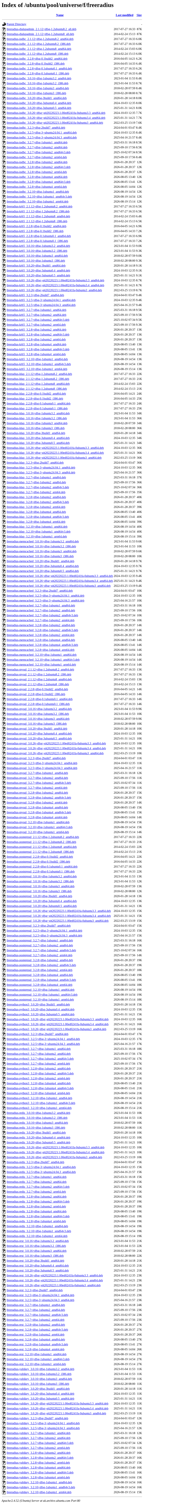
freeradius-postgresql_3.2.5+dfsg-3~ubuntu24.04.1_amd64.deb (44, 930)
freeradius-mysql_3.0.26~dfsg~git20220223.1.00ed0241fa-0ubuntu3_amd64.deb (55, 753)
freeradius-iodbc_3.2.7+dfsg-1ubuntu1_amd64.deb (37, 142)
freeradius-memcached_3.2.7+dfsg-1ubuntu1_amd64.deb (41, 605)
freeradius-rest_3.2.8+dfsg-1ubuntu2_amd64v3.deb (37, 1329)
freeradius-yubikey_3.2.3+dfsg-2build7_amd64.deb (37, 1418)
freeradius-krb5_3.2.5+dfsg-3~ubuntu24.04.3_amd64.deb (41, 305)
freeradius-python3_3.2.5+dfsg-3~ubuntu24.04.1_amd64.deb (43, 1039)
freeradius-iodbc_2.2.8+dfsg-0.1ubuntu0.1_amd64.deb (39, 68)
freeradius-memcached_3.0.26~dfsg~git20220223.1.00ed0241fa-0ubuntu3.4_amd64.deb (60, 580)
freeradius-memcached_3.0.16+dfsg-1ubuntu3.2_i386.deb (41, 546)
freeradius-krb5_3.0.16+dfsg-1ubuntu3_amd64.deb (37, 255)
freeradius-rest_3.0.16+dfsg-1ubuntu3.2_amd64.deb (38, 1241)
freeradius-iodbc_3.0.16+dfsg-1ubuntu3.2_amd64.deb (39, 78)
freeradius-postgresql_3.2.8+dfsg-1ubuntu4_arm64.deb (39, 984)
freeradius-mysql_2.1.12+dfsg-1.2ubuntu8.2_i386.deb (39, 674)
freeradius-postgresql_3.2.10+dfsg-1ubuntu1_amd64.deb (40, 989)
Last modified (124, 15)
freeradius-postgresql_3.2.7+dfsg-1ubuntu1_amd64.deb (40, 940)
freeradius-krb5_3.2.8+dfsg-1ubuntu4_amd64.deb (36, 344)
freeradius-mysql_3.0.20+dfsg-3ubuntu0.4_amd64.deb (39, 733)
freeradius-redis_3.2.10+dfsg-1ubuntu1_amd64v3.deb (39, 1231)
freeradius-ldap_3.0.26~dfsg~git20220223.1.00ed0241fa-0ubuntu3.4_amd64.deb (55, 452)
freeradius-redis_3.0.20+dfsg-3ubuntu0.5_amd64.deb (38, 1142)
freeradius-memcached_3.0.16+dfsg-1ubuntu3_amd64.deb (42, 551)
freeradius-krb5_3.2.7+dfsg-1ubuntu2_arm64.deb (36, 324)
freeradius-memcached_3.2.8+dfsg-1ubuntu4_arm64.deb (40, 649)
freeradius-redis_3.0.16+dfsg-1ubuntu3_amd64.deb (37, 1122)
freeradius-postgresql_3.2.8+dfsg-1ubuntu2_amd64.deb (40, 960)
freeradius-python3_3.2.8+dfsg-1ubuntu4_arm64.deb (38, 1093)
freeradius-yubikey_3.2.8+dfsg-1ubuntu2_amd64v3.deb (40, 1457)
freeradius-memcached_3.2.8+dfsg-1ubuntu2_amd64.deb (41, 625)
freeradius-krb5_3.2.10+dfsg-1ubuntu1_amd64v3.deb (39, 364)
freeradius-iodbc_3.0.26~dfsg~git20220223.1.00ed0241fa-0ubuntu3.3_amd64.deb (56, 112)
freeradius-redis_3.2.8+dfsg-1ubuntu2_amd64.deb (36, 1196)
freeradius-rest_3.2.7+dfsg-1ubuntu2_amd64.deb (36, 1310)
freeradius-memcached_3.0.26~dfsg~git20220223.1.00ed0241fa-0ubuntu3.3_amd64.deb (60, 575)
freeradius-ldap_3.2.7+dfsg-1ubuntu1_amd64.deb (36, 477)
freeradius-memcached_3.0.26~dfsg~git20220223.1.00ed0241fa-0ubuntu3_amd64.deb (59, 585)
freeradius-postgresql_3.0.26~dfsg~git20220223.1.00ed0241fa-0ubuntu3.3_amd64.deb (59, 910)
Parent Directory (16, 24)
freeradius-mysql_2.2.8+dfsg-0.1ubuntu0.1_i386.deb (38, 704)
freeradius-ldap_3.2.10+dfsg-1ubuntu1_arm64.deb (37, 536)
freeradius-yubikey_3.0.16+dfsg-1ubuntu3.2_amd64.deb (40, 1369)
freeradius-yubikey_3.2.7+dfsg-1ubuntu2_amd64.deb (38, 1438)
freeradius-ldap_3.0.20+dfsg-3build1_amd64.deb (36, 433)
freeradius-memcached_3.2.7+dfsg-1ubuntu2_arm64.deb (40, 620)
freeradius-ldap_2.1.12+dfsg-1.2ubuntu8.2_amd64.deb (39, 374)
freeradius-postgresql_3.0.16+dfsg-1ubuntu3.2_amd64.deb (42, 876)
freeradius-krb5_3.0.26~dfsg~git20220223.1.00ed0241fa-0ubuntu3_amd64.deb (54, 290)
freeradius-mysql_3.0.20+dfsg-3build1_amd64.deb (37, 728)
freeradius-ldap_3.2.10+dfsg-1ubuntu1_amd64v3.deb (38, 531)
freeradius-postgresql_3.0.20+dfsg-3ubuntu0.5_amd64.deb (42, 906)
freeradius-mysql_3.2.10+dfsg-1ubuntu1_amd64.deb (38, 822)
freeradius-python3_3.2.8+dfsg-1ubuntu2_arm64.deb (38, 1078)
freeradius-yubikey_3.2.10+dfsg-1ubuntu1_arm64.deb (39, 1492)
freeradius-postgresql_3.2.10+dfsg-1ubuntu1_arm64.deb (40, 999)
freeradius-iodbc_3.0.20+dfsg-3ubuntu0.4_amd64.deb (39, 103)
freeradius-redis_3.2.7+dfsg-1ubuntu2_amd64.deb (36, 1181)
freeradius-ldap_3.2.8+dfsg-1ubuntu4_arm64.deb (36, 521)
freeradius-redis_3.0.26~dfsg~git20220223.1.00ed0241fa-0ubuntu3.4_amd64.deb (55, 1152)
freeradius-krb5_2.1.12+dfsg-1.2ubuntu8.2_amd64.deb (39, 206)
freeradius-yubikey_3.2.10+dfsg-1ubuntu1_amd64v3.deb (41, 1487)
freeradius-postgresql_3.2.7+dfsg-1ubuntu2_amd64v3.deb (41, 950)
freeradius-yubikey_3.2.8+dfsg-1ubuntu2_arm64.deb (38, 1462)
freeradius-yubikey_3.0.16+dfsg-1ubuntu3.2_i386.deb (39, 1374)
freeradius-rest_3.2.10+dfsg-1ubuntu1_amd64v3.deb (38, 1359)
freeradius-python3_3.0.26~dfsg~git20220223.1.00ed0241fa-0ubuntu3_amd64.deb (56, 1029)
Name (60, 15)
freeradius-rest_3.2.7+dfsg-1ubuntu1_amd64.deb (36, 1305)
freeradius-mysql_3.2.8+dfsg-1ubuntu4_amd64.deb (37, 807)
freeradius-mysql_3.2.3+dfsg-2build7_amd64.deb (36, 758)
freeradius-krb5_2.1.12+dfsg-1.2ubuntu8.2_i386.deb (38, 211)
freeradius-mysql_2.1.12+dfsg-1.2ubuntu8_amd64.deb (39, 679)
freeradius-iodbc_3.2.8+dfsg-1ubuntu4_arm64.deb (37, 186)
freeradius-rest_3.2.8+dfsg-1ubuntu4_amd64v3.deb (37, 1344)
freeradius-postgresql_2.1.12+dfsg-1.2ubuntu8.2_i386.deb (41, 842)
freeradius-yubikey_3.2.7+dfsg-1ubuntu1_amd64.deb (38, 1433)
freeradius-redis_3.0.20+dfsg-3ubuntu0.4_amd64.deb (38, 1137)
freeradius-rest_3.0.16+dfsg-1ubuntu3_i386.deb (35, 1255)
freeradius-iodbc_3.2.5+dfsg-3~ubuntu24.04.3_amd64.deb (42, 137)
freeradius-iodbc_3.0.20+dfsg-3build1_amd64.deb (37, 98)
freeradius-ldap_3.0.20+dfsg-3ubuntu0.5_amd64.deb (38, 442)
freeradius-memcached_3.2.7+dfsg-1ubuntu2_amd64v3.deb (42, 615)
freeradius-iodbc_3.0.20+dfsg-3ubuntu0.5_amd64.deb (39, 108)
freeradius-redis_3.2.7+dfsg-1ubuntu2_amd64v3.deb (38, 1186)
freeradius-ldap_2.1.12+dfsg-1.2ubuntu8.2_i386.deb (38, 378)
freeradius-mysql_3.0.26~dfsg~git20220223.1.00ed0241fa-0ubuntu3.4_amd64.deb (56, 748)
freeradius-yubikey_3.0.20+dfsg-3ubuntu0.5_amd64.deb (40, 1398)
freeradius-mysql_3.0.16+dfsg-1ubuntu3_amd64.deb (38, 718)
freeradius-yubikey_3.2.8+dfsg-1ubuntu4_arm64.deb (38, 1477)
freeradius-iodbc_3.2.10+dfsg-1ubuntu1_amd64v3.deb (39, 196)
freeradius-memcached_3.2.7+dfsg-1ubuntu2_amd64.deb (41, 610)
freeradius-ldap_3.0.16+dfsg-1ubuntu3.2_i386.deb (37, 418)
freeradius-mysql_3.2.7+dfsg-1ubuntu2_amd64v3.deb (39, 782)
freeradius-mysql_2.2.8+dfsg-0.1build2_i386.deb (36, 694)
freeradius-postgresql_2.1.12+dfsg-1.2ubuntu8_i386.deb (40, 851)
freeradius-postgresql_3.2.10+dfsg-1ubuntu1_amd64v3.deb (42, 994)
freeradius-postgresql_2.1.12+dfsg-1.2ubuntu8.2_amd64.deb (43, 837)
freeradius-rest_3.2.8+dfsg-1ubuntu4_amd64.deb (36, 1339)
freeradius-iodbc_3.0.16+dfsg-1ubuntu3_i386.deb (36, 93)
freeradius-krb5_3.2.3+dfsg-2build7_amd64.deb (35, 295)
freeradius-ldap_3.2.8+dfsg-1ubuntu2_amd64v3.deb (38, 502)
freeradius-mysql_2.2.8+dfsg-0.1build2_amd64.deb (37, 689)
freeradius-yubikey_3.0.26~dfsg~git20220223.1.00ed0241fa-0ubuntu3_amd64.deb (56, 1413)
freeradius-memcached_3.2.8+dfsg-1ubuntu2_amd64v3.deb (42, 630)
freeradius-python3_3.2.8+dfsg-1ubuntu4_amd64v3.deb (40, 1088)
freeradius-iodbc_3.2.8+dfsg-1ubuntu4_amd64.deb (37, 176)
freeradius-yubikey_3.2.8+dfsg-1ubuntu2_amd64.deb (38, 1452)
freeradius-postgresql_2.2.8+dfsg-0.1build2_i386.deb (38, 861)
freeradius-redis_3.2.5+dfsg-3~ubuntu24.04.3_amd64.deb (41, 1172)
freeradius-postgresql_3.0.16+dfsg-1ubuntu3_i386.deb (39, 891)
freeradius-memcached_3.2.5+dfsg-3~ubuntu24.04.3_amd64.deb (45, 600)
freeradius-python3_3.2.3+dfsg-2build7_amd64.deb (37, 1034)
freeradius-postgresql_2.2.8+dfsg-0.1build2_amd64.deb (40, 856)
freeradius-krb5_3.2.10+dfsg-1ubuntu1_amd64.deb (37, 359)
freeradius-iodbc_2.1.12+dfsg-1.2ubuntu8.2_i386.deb (39, 43)
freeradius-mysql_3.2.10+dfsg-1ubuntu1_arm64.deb (38, 832)
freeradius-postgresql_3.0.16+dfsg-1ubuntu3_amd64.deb (40, 886)
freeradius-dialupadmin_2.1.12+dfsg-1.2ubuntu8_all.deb (40, 34)
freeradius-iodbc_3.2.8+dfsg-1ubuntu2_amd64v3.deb (38, 167)
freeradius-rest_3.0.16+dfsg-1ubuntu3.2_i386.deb (36, 1245)
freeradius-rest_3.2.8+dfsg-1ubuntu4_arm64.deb (35, 1349)
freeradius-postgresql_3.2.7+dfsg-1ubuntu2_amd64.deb (40, 945)
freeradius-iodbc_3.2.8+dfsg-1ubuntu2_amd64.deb (37, 162)
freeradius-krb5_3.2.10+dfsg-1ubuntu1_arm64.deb (37, 369)
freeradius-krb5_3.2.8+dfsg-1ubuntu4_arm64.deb (36, 354)
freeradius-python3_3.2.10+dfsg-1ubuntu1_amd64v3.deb (41, 1103)
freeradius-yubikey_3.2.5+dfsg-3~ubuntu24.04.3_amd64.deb (43, 1428)
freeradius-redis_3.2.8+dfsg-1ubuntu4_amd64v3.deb (38, 1216)
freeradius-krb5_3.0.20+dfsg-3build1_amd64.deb (36, 265)
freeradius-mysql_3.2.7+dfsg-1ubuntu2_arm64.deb (37, 787)
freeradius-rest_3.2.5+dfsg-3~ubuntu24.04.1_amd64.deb (40, 1295)
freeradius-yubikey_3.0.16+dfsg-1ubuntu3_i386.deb (38, 1383)
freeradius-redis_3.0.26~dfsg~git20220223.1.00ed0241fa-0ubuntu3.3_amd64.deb (55, 1147)
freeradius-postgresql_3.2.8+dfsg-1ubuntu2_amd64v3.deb (41, 965)
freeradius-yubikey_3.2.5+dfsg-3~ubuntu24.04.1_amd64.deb (43, 1423)
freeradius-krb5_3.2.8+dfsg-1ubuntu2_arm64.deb (36, 339)
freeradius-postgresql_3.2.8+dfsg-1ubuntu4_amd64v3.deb (41, 979)
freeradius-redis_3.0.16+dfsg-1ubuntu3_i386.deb (36, 1127)
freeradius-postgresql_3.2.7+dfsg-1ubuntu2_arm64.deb (39, 955)
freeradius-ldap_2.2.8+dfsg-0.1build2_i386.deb (35, 398)
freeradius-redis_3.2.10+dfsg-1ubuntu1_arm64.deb (37, 1236)
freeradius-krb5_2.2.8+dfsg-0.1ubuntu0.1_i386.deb (37, 241)
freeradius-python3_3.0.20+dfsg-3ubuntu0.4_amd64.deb (40, 1009)
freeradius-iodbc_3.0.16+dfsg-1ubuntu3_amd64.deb (38, 88)
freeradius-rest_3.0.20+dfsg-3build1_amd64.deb (35, 1260)
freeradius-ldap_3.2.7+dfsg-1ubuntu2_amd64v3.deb (38, 487)
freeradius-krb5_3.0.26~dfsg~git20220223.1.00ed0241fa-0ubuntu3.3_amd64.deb (55, 280)
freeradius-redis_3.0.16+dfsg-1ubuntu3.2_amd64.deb (38, 1112)
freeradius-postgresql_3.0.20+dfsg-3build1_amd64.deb (39, 896)
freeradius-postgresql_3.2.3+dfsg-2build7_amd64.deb (39, 925)
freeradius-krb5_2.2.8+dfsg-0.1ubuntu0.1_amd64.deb (39, 236)
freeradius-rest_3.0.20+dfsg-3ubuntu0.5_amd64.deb (38, 1270)
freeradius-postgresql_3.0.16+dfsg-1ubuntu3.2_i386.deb (40, 881)
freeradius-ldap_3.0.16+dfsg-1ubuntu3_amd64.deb (37, 423)
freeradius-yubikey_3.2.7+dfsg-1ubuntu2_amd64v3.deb (40, 1443)
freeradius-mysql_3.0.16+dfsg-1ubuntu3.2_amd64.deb (39, 709)
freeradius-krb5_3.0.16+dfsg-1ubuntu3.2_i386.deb (37, 250)
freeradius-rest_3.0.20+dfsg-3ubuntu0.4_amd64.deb (38, 1265)
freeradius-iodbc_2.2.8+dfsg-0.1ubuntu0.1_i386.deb (38, 73)
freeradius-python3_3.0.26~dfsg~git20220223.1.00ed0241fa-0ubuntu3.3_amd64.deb (58, 1019)
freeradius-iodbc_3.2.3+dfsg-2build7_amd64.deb (36, 127)
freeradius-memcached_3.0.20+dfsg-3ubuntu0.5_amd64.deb (43, 571)
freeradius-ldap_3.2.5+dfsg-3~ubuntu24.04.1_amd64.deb (41, 467)
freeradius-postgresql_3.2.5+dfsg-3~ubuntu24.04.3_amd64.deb (44, 935)
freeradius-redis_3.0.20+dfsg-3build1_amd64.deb (36, 1132)
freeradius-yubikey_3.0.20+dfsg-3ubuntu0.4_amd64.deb (40, 1393)
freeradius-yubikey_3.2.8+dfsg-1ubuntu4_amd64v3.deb (40, 1472)
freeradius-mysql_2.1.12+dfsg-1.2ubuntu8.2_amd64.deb (40, 669)
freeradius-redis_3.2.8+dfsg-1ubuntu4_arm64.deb (36, 1221)
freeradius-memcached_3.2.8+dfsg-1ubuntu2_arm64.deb (40, 635)
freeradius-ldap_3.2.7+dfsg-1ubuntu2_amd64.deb (36, 482)
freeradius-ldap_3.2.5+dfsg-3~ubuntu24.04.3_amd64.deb (41, 472)
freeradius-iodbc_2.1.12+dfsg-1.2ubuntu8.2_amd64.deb (40, 39)
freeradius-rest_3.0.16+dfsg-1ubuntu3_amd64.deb (36, 1250)
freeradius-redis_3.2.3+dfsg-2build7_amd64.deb (35, 1162)
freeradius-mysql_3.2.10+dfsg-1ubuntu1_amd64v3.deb (40, 827)
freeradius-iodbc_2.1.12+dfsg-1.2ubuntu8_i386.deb (37, 53)
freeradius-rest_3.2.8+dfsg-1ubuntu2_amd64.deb (36, 1324)
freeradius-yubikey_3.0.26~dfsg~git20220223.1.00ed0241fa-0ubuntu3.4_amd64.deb (57, 1408)
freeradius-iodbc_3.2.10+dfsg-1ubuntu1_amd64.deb (38, 191)
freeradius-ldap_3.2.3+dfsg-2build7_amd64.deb (35, 462)
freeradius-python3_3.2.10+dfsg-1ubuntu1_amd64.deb (39, 1098)
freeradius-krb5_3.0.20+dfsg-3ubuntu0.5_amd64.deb (38, 275)
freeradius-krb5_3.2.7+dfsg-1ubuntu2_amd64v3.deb (38, 319)
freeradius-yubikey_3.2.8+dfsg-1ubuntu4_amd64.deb (38, 1467)
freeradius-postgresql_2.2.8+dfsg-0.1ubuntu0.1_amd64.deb (42, 866)
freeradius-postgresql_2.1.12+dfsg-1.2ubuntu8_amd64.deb (42, 846)
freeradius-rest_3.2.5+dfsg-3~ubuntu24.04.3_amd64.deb (40, 1300)
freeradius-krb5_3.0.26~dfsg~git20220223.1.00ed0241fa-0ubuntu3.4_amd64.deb (55, 285)
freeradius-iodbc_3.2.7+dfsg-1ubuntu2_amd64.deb (37, 147)
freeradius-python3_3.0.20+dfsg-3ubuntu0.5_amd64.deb (40, 1014)
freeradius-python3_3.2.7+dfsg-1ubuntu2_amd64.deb (39, 1053)
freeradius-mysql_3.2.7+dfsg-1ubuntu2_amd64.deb (37, 777)
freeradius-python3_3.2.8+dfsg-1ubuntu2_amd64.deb (39, 1068)
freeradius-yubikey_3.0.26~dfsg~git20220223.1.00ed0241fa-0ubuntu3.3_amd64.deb (57, 1403)
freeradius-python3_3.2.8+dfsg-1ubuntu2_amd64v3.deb (40, 1073)
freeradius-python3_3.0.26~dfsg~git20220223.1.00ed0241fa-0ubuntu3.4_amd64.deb (58, 1024)
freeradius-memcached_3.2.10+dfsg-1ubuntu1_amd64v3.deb (43, 659)
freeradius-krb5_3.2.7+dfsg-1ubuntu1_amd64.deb (36, 309)
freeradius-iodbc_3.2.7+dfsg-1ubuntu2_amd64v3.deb (38, 152)
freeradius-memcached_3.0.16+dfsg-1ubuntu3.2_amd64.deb (43, 541)
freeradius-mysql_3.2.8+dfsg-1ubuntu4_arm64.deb (37, 817)
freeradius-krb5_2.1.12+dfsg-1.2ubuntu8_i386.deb (37, 221)
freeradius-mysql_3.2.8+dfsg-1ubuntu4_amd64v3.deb (39, 812)
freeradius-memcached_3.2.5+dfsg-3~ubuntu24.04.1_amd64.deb (45, 595)
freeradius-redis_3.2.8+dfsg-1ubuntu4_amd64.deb (36, 1211)
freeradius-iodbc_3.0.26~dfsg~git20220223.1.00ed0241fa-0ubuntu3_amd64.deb (55, 122)
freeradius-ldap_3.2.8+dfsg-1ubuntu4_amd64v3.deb (38, 516)
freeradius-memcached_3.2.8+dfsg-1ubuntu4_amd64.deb (41, 640)
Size (139, 15)
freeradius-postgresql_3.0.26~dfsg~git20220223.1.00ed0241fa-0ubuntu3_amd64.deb (58, 920)
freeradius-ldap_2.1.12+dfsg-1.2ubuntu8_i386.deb (37, 388)
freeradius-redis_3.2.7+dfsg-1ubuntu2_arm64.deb (36, 1191)
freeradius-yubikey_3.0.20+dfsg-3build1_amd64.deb (38, 1388)
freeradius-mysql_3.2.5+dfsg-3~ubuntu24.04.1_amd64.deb (42, 763)
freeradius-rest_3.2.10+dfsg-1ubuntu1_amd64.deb (36, 1354)
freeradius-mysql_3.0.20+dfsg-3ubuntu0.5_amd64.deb (39, 738)
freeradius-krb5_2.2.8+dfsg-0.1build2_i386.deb (35, 231)
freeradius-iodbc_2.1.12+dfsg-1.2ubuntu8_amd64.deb (39, 48)
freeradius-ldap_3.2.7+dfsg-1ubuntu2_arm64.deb (36, 492)
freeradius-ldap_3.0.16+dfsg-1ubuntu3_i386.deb (36, 428)
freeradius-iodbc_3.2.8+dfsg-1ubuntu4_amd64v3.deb (38, 181)
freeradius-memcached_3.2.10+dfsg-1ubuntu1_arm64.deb (41, 664)
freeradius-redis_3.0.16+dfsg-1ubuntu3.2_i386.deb (37, 1117)
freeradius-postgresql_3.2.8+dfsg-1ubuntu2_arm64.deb (39, 970)
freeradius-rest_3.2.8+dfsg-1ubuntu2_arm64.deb (35, 1334)
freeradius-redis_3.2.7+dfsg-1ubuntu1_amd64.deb (36, 1176)
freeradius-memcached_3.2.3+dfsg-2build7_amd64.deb (40, 590)
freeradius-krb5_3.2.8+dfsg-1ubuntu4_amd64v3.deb (38, 349)
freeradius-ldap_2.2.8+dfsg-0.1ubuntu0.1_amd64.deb (38, 403)
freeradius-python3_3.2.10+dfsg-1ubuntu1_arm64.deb (39, 1108)
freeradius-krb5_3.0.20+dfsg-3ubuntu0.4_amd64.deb (38, 270)
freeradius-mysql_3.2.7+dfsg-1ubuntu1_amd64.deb (37, 773)
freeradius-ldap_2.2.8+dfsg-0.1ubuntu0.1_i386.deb (37, 408)
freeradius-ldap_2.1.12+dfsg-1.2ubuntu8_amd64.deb (38, 383)
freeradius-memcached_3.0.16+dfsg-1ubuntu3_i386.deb (40, 556)
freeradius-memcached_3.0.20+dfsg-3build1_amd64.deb (40, 561)
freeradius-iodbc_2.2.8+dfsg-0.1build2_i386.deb (36, 63)
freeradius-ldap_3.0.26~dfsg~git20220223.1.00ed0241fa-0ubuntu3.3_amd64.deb (55, 447)
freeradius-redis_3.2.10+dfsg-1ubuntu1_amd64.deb (37, 1226)
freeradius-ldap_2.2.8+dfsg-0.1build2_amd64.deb (36, 393)
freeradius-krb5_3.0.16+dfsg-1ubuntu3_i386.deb (36, 260)
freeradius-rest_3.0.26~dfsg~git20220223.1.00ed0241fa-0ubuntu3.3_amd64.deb (55, 1275)
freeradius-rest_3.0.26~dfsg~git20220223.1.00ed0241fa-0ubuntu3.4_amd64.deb (55, 1280)
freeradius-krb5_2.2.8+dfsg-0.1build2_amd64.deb (36, 226)
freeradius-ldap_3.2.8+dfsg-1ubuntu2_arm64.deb (36, 507)
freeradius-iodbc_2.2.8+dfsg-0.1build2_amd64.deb (37, 58)
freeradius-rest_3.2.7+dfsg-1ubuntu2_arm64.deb (35, 1319)
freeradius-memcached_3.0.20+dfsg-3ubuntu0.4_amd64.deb (43, 566)
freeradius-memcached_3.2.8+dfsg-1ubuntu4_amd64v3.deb (42, 644)
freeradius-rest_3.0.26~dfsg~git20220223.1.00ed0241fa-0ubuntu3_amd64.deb (54, 1285)
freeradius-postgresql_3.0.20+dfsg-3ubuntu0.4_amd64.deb (42, 901)
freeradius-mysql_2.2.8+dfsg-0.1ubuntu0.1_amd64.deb (40, 699)
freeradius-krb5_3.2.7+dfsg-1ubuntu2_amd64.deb (36, 314)
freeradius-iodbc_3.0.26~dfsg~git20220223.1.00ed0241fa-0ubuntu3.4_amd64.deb (56, 117)
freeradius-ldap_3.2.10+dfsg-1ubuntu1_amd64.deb (37, 526)
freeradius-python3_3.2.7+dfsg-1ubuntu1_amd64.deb (39, 1048)
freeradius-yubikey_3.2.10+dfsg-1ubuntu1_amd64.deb (39, 1482)
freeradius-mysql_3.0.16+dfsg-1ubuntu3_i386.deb (37, 723)
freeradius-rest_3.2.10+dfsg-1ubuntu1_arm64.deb (36, 1364)
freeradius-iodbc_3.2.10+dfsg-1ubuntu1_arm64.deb (37, 201)
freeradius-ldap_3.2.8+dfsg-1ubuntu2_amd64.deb (36, 497)
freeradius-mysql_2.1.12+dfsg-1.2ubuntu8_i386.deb (38, 684)
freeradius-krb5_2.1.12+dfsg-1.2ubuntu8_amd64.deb (38, 216)
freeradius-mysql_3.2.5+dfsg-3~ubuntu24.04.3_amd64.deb (42, 768)
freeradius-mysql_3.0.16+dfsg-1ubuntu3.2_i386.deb (38, 713)
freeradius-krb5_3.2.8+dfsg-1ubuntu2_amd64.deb (36, 329)
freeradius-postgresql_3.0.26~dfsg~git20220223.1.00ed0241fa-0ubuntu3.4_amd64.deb (59, 915)
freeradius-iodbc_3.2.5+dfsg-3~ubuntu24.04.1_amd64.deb (42, 132)
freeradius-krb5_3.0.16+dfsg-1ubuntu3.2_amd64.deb (38, 245)
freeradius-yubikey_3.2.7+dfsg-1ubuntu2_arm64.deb (38, 1447)
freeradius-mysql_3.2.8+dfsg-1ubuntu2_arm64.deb (37, 802)
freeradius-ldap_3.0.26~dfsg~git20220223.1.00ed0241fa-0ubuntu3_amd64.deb (54, 457)
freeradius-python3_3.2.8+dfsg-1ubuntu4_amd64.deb (39, 1083)
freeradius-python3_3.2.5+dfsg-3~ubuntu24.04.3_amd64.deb (43, 1043)
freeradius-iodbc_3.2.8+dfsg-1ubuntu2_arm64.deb (37, 172)
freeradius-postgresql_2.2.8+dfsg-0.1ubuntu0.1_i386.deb (41, 871)
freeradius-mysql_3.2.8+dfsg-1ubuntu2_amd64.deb (37, 792)
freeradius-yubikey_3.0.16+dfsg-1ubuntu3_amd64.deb (39, 1378)
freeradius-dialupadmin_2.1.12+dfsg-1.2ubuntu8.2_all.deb (41, 29)
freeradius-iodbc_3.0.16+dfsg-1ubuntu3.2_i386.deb (37, 83)
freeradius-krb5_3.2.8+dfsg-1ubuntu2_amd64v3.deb (38, 334)
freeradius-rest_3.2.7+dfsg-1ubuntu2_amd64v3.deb (37, 1314)
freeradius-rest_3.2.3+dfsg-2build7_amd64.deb (35, 1290)
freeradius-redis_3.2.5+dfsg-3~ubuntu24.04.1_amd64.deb (41, 1167)
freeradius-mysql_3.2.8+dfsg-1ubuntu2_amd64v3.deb (39, 797)
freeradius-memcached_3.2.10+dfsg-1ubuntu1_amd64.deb (42, 654)
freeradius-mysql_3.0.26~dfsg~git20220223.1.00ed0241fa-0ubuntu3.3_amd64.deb (56, 743)
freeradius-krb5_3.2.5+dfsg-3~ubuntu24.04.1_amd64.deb (41, 300)
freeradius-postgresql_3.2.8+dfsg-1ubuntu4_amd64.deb (40, 975)
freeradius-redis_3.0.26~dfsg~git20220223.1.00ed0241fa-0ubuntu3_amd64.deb (54, 1157)
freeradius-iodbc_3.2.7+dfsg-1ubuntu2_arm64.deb (37, 157)
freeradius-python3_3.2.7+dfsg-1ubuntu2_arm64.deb (38, 1063)
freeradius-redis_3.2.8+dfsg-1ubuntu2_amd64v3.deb (38, 1201)
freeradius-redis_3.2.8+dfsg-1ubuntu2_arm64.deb (36, 1206)
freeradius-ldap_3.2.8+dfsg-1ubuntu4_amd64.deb (36, 511)
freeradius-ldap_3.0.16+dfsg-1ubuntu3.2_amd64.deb (38, 413)
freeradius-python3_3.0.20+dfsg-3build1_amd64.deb (38, 1004)
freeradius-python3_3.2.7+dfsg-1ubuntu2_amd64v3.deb (40, 1058)
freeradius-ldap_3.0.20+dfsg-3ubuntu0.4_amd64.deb (38, 438)
